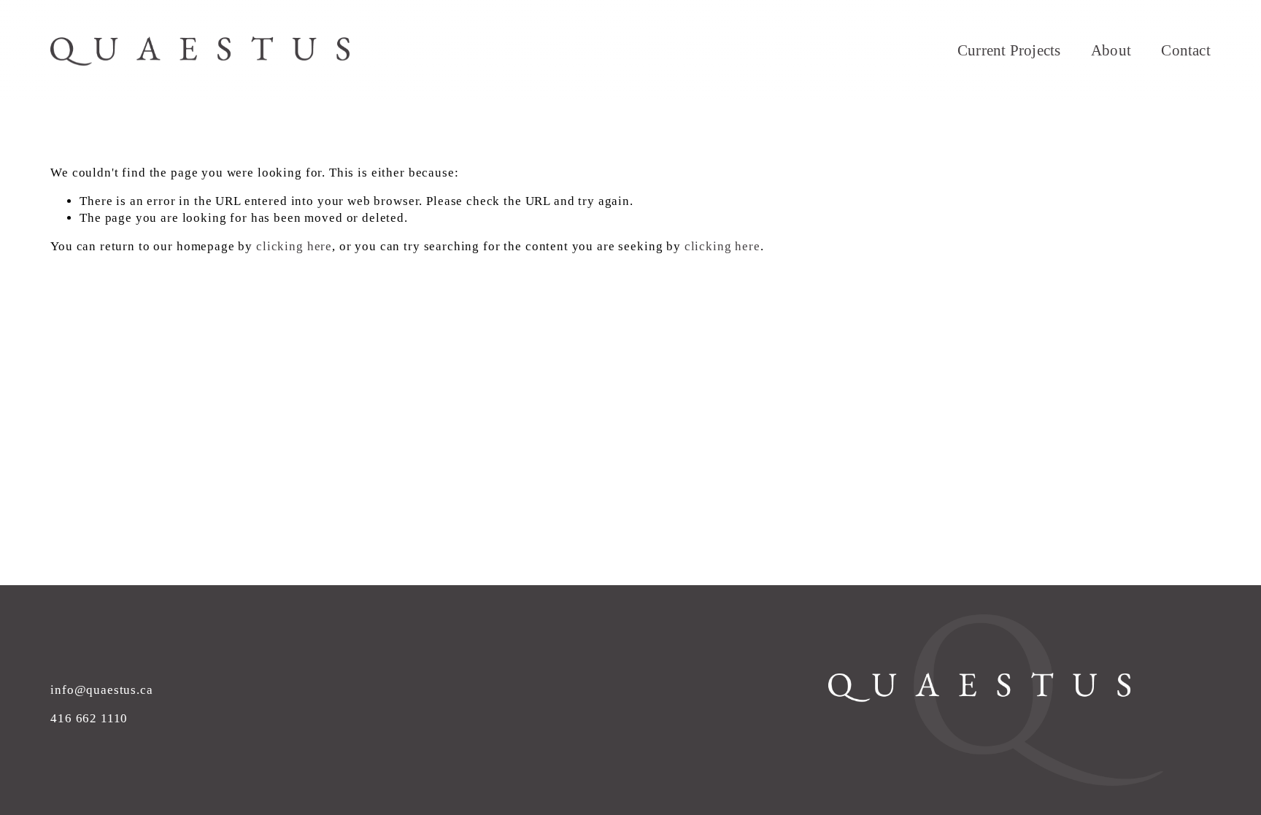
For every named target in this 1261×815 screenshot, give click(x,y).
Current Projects (1008, 50)
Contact (1185, 50)
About (1111, 50)
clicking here (294, 246)
